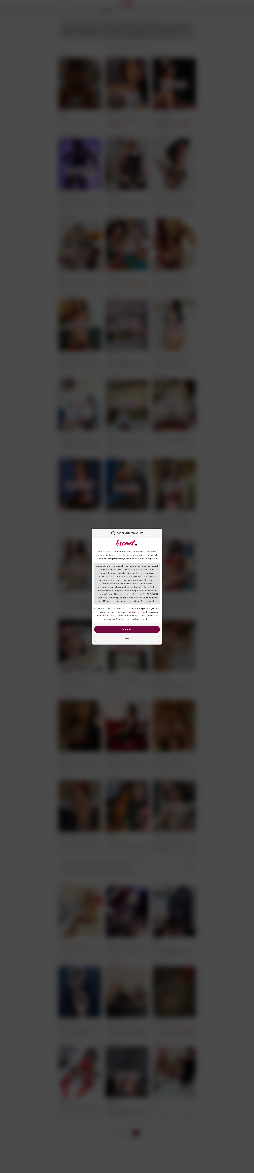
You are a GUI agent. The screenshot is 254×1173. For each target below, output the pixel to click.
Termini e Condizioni (128, 612)
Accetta (127, 629)
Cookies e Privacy (105, 615)
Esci (127, 638)
